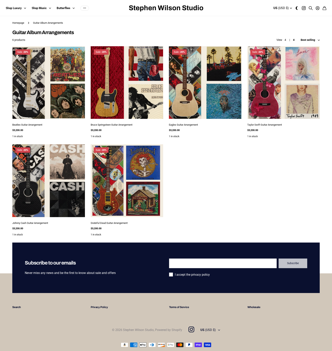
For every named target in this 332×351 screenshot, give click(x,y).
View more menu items (84, 8)
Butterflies (63, 8)
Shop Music (39, 8)
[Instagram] (191, 329)
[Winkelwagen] (324, 8)
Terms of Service (179, 307)
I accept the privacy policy (192, 274)
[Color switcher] (297, 8)
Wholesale (253, 307)
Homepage (18, 22)
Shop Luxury (14, 8)
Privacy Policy (99, 307)
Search (16, 307)
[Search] (311, 8)
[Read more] (304, 8)
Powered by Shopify (168, 330)
